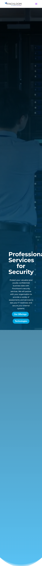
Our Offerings (20, 314)
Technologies (21, 321)
